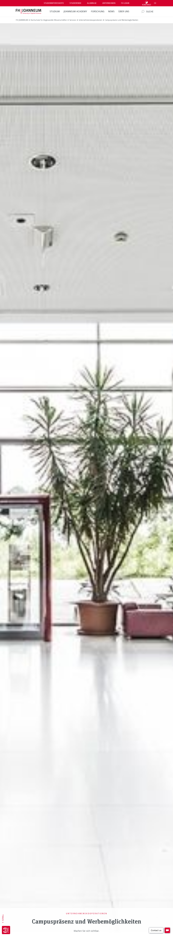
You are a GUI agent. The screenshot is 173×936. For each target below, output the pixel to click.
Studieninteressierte (54, 3)
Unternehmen (108, 3)
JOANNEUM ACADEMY (75, 11)
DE (155, 3)
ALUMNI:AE (92, 3)
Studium (55, 11)
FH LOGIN (125, 3)
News (111, 11)
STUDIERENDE (75, 3)
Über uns (123, 11)
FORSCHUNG (97, 11)
